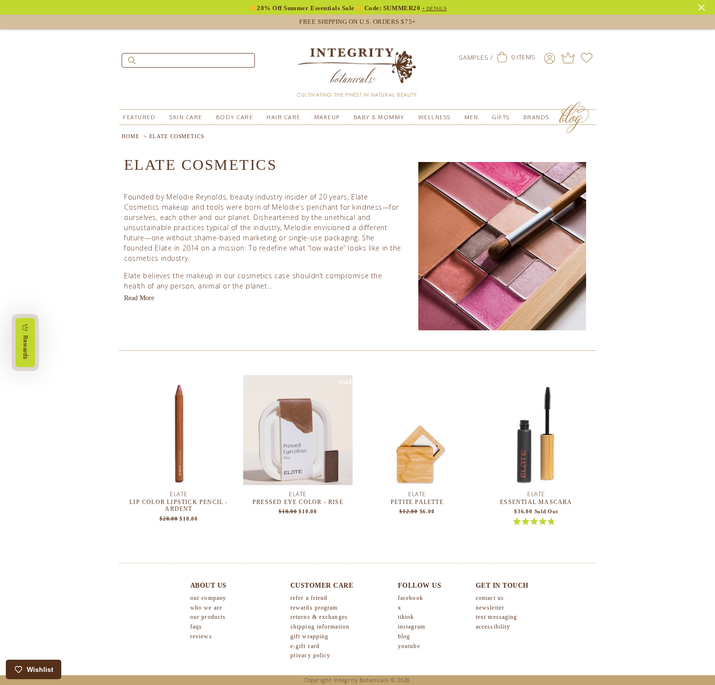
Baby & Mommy (379, 117)
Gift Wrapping (309, 636)
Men (472, 117)
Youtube (409, 646)
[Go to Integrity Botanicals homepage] (357, 68)
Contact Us (490, 598)
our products (208, 616)
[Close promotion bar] (702, 6)
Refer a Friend (308, 598)
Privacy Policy (310, 655)
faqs (196, 626)
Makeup (327, 117)
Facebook (410, 598)
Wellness (434, 117)
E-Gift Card (305, 646)
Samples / (475, 57)
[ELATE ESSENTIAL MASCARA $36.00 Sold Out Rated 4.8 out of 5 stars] (536, 432)
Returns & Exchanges (319, 616)
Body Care (234, 117)
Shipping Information (319, 626)
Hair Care (284, 117)
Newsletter (490, 607)
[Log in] (549, 58)
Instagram (411, 626)
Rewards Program (314, 607)
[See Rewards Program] (568, 58)
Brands (536, 117)
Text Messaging (496, 616)
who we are (206, 607)
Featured (139, 117)
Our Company (208, 598)
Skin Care (185, 117)
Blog (404, 636)
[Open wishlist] (586, 58)
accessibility (493, 626)
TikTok (406, 616)
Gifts (501, 117)
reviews (201, 636)
